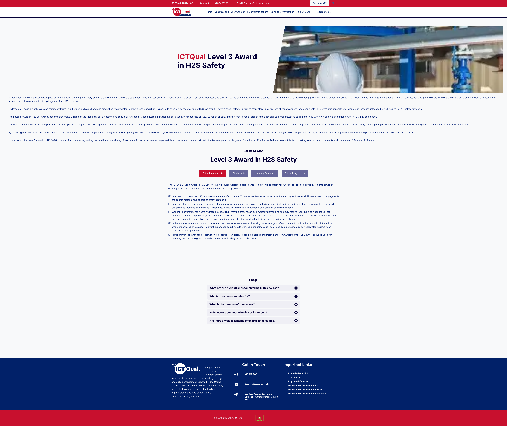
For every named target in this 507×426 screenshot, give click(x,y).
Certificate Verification (282, 12)
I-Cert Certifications (257, 12)
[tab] (212, 173)
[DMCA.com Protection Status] (274, 418)
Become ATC (320, 3)
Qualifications (221, 12)
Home (209, 12)
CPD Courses (238, 12)
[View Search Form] (332, 3)
